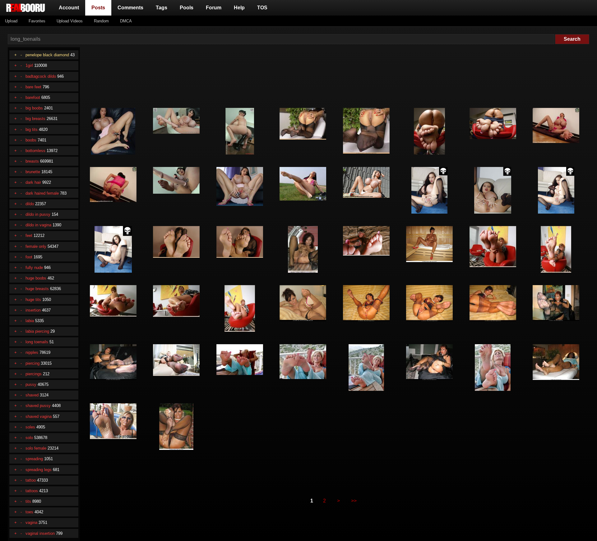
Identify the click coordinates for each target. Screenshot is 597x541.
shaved (32, 395)
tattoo (30, 480)
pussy (30, 384)
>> (354, 500)
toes (29, 512)
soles (30, 427)
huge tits (33, 299)
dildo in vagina (38, 225)
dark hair (33, 182)
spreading (34, 458)
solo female (35, 448)
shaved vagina (38, 416)
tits (28, 501)
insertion (33, 310)
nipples (31, 352)
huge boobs (35, 278)
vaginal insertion (40, 533)
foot (28, 257)
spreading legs (38, 469)
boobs (30, 140)
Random (101, 21)
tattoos (31, 490)
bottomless (35, 150)
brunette (32, 171)
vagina (31, 522)
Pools (186, 7)
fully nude (34, 267)
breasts (32, 161)
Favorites (37, 21)
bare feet (33, 87)
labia (29, 320)
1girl (29, 65)
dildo (29, 203)
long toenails (36, 342)
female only (35, 246)
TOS (262, 7)
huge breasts (37, 288)
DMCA (126, 21)
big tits (31, 129)
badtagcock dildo (40, 76)
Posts (99, 7)
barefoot (32, 97)
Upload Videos (70, 21)
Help (239, 7)
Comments (130, 7)
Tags (161, 7)
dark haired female (42, 193)
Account (69, 7)
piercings (33, 374)
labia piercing (37, 331)
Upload (11, 21)
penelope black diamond (47, 55)
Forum (213, 7)
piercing (32, 363)
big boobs (34, 108)
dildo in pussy (37, 214)
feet (28, 235)
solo (29, 437)
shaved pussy (38, 405)
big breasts (35, 118)
